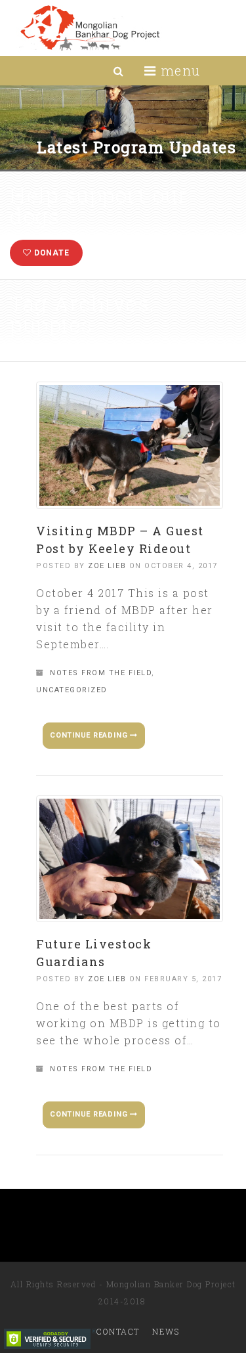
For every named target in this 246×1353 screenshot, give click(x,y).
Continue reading (90, 735)
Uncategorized (72, 690)
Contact (118, 1331)
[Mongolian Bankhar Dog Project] (89, 28)
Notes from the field (101, 673)
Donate (50, 252)
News (165, 1331)
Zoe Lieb (107, 566)
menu (178, 70)
